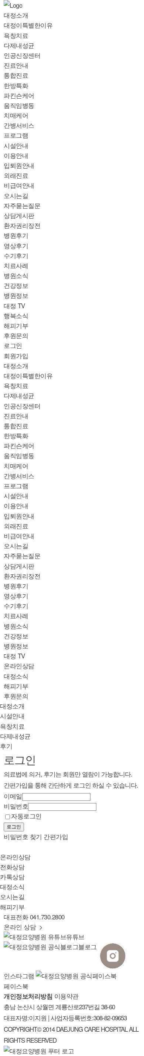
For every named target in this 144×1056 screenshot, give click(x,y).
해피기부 (16, 325)
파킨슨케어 (19, 95)
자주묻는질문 (22, 205)
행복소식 (16, 315)
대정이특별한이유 (28, 24)
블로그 (88, 946)
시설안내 (16, 145)
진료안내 (16, 65)
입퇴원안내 (19, 165)
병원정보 (16, 295)
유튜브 (75, 936)
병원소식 (16, 275)
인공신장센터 (22, 55)
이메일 (13, 795)
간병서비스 (19, 125)
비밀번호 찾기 (23, 836)
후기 (6, 745)
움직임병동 (19, 105)
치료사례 (16, 265)
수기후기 (16, 255)
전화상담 (12, 866)
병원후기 (16, 235)
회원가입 (16, 355)
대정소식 (16, 675)
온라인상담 (19, 665)
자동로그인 (26, 815)
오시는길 (16, 195)
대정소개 (16, 15)
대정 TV (14, 305)
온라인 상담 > (23, 926)
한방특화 (16, 85)
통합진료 (16, 75)
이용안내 (16, 155)
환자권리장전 (22, 225)
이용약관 (66, 995)
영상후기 (16, 245)
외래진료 (16, 175)
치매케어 (16, 115)
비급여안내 (19, 185)
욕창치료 (16, 35)
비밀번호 (16, 805)
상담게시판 (19, 215)
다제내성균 (19, 45)
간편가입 (56, 836)
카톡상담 (12, 876)
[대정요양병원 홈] (39, 1050)
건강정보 (16, 285)
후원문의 (16, 335)
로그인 (13, 345)
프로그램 (16, 135)
